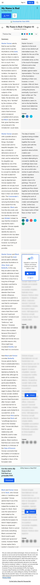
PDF (7, 16)
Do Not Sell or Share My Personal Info (20, 581)
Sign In (23, 2)
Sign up (30, 2)
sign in (31, 278)
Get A (32, 273)
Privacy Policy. (7, 577)
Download (9, 480)
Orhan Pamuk (7, 11)
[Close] (38, 550)
